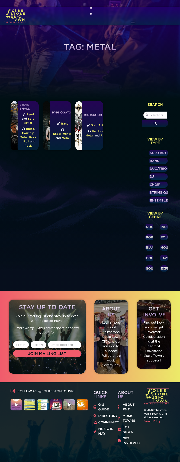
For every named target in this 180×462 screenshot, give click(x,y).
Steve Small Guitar (25, 108)
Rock (28, 145)
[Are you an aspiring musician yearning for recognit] (56, 404)
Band (30, 114)
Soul (150, 268)
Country (28, 133)
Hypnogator (62, 112)
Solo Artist (99, 125)
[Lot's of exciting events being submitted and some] (16, 404)
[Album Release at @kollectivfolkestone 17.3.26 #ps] (69, 404)
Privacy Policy (152, 421)
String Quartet (164, 192)
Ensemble (159, 200)
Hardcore (98, 131)
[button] (133, 22)
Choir (155, 184)
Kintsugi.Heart (96, 114)
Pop (149, 237)
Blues (30, 128)
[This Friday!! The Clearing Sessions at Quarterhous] (43, 404)
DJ (152, 176)
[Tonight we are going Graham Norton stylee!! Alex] (82, 404)
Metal (24, 137)
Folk (165, 237)
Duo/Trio (158, 168)
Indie (165, 227)
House (166, 247)
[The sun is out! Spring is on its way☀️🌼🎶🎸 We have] (29, 404)
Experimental (62, 133)
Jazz (165, 258)
